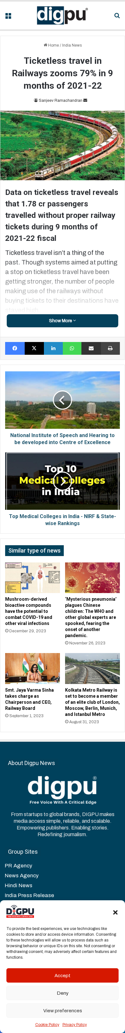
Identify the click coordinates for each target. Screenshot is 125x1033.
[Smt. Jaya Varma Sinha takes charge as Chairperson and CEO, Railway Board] (32, 668)
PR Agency (18, 866)
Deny (63, 993)
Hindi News (18, 885)
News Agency (21, 876)
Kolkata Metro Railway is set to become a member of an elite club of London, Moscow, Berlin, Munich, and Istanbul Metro (92, 702)
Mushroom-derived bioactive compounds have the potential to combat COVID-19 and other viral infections (28, 611)
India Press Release (29, 895)
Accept (62, 975)
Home (53, 45)
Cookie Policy (47, 1024)
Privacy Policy (75, 1024)
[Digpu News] (62, 15)
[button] (115, 912)
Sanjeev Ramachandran (60, 100)
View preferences (62, 1010)
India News (72, 45)
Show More (61, 320)
